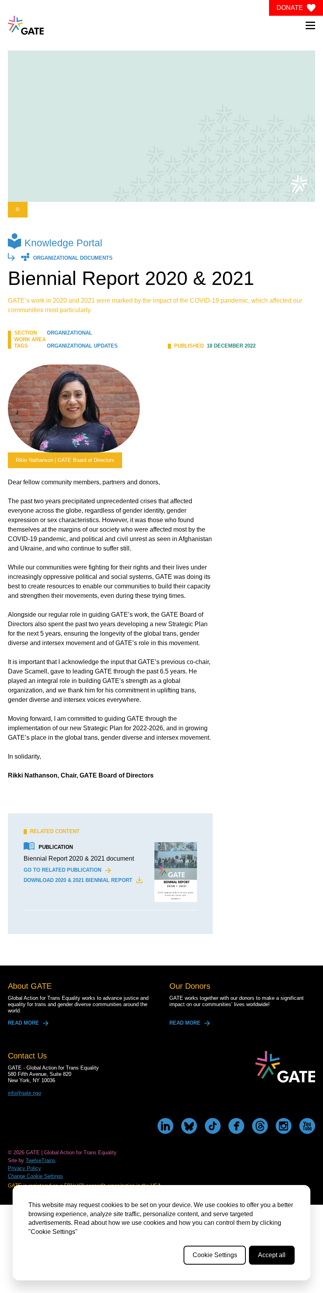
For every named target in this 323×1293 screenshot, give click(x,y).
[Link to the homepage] (26, 25)
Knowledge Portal (63, 242)
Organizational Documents (73, 258)
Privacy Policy (24, 1168)
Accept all (272, 1255)
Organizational (69, 333)
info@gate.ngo (24, 1093)
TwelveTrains (41, 1160)
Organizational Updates (82, 346)
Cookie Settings (215, 1255)
